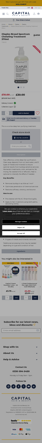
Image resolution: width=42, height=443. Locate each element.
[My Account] (34, 13)
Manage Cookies (21, 221)
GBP (29, 7)
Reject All (21, 227)
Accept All (21, 233)
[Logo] (21, 14)
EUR (36, 7)
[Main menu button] (3, 14)
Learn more (7, 211)
